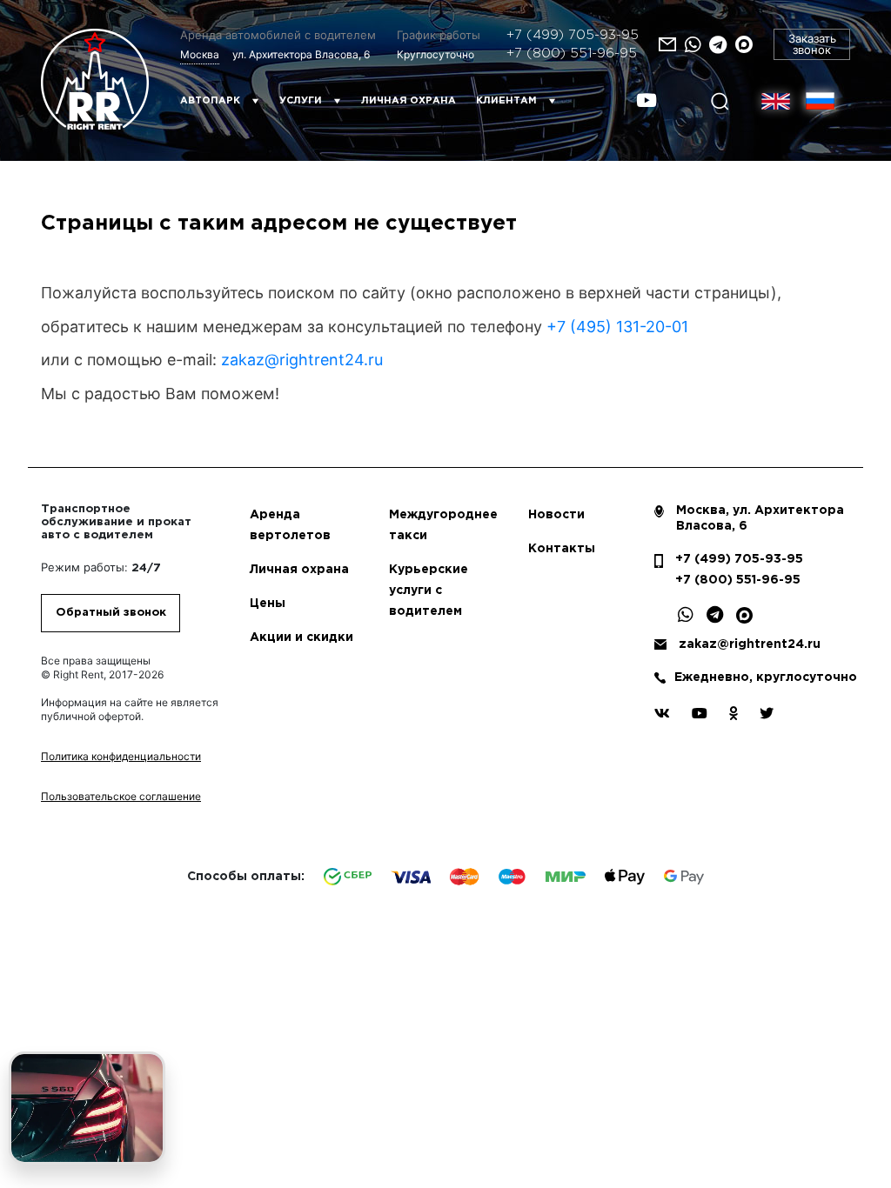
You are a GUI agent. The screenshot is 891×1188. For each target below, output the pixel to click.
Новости (556, 515)
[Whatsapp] (692, 45)
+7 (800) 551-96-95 (571, 53)
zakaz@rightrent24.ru (302, 359)
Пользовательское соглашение (121, 796)
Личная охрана (408, 101)
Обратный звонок (111, 612)
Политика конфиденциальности (121, 756)
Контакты (561, 549)
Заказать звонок (812, 44)
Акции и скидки (301, 637)
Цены (267, 603)
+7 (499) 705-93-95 (572, 35)
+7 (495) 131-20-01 (617, 326)
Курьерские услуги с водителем (428, 590)
